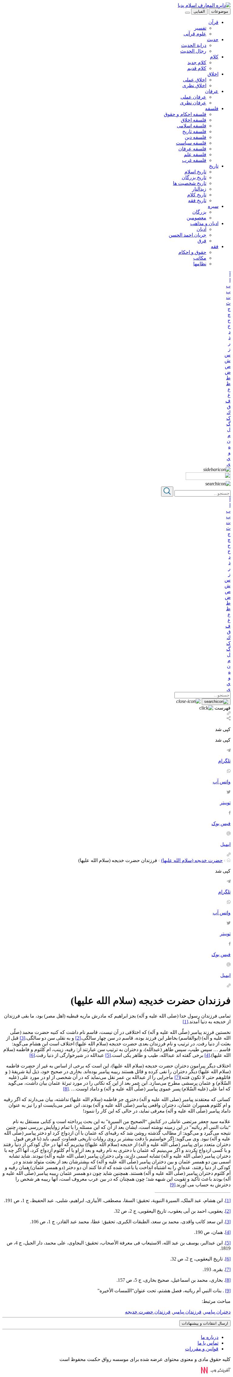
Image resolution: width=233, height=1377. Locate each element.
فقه (214, 246)
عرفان (211, 91)
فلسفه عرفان (192, 148)
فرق (202, 240)
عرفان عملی (193, 97)
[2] (78, 1038)
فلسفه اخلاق (193, 120)
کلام (214, 56)
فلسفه (211, 108)
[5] (108, 1055)
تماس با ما (208, 1343)
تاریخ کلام (196, 194)
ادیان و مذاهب (204, 223)
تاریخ (213, 166)
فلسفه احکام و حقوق (185, 114)
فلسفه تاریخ (194, 131)
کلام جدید (196, 62)
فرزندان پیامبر (187, 1311)
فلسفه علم (195, 154)
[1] (185, 1021)
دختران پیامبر (217, 1311)
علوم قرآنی (195, 33)
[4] (207, 1055)
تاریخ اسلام (195, 171)
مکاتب (199, 258)
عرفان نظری (193, 102)
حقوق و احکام (192, 252)
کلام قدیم (196, 68)
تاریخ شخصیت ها (189, 183)
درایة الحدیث (193, 45)
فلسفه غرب (194, 160)
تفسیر (200, 28)
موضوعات (219, 11)
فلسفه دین (195, 137)
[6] (32, 1055)
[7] (177, 1077)
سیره (213, 206)
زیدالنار (199, 189)
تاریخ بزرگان (194, 177)
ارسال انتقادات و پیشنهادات (205, 1323)
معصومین (196, 217)
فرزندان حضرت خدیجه (148, 1311)
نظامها (199, 263)
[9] (172, 1184)
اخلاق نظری (194, 85)
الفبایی (199, 11)
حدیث (212, 39)
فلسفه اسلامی (191, 125)
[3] (22, 1038)
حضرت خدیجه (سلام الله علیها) (192, 860)
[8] (66, 1088)
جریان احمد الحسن (187, 235)
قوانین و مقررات (201, 1348)
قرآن (213, 22)
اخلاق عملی (194, 79)
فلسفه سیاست (191, 143)
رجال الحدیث (193, 51)
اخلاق (213, 74)
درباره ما (209, 1337)
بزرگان (199, 212)
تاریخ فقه (197, 200)
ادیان (201, 229)
